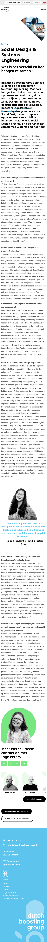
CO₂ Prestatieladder (10, 892)
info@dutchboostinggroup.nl (22, 845)
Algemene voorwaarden (11, 895)
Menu (42, 9)
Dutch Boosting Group (13, 2)
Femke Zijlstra (10, 111)
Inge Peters (21, 107)
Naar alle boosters (34, 799)
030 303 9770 (14, 840)
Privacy (5, 883)
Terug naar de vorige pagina (16, 811)
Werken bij (37, 2)
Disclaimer (6, 886)
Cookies (5, 889)
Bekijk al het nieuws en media (17, 819)
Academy (27, 2)
